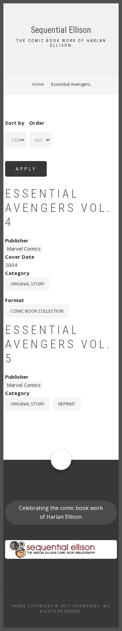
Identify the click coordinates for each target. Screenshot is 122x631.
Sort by (14, 122)
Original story (27, 284)
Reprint (66, 404)
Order (36, 122)
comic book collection (37, 311)
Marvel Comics (24, 248)
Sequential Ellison (61, 30)
